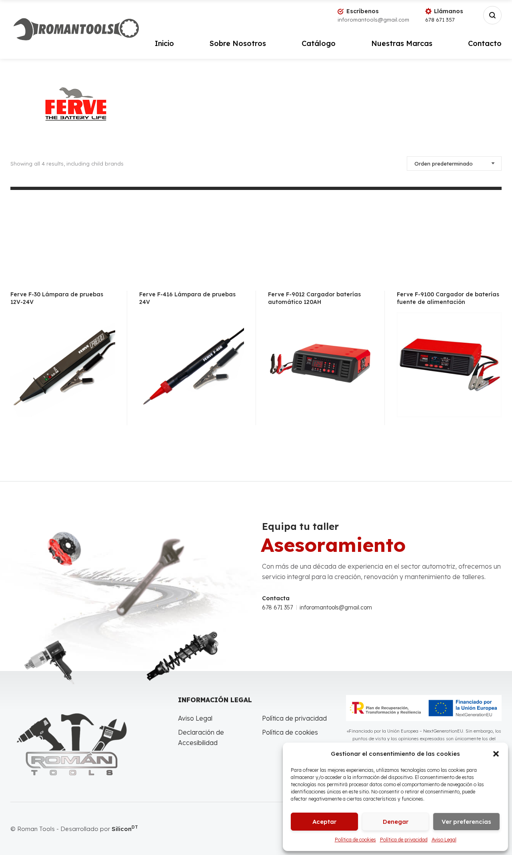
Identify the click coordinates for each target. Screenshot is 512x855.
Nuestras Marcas (401, 43)
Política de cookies (355, 840)
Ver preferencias (466, 821)
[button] (496, 754)
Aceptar (324, 821)
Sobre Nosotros (238, 43)
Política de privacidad (404, 840)
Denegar (395, 821)
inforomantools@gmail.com (336, 607)
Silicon (125, 829)
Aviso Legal (444, 840)
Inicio (164, 43)
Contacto (485, 43)
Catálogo (319, 43)
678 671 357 (440, 19)
